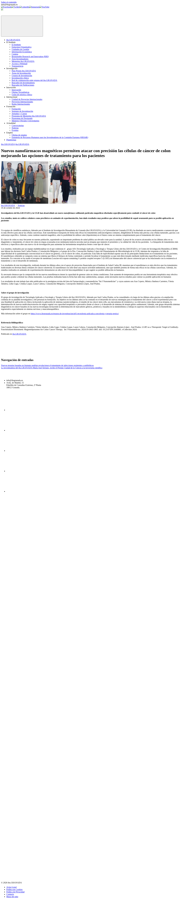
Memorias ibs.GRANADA (23, 61)
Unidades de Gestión (20, 49)
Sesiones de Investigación (22, 111)
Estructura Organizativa (21, 47)
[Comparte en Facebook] (21, 354)
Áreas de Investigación (21, 73)
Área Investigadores (20, 59)
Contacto (10, 894)
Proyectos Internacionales (22, 102)
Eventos (15, 130)
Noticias (15, 128)
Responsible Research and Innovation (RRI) (30, 56)
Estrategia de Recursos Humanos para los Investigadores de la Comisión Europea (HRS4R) (50, 137)
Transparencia (17, 66)
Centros (15, 54)
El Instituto (16, 44)
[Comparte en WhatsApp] (142, 354)
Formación (16, 109)
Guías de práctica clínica (22, 94)
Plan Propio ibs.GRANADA (24, 71)
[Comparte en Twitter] (61, 354)
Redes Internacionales (21, 104)
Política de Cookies (14, 889)
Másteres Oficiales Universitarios (25, 121)
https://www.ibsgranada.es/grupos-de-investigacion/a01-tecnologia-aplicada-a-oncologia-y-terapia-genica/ (75, 313)
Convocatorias (18, 125)
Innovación (16, 90)
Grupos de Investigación (22, 75)
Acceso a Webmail (19, 64)
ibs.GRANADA (13, 40)
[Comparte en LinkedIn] (101, 354)
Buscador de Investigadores (23, 83)
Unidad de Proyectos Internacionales (27, 99)
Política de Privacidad (15, 892)
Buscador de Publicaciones (23, 85)
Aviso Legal (11, 887)
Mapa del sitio (12, 897)
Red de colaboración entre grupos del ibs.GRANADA (34, 80)
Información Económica (22, 52)
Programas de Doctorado (22, 118)
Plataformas (11, 140)
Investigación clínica (20, 78)
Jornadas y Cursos (19, 113)
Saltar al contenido (9, 2)
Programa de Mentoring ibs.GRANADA (29, 116)
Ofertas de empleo (19, 135)
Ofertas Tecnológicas (20, 92)
